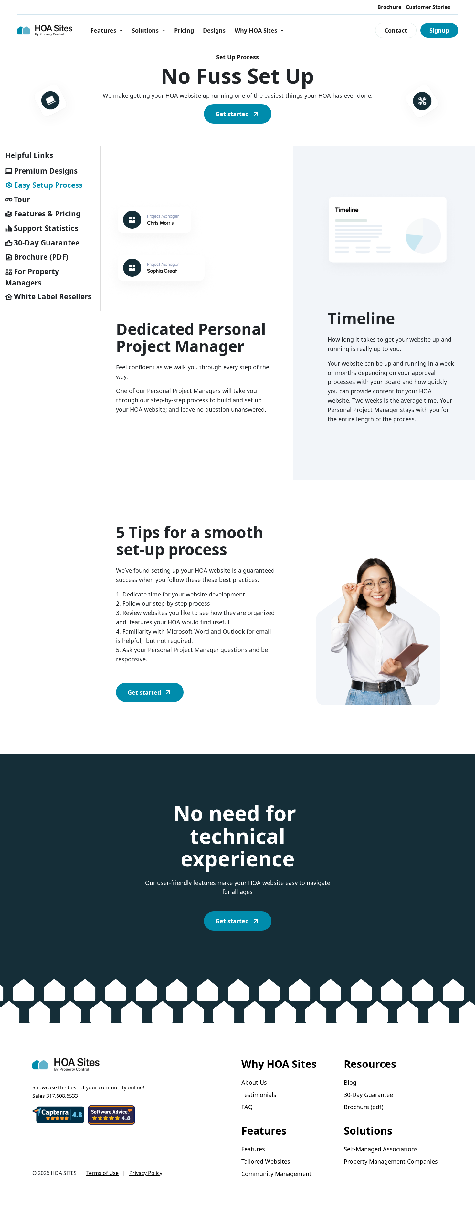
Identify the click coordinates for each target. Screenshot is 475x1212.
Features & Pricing (47, 214)
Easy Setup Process (48, 185)
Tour (22, 200)
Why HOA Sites (256, 30)
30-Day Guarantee (46, 243)
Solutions (145, 30)
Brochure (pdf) (363, 1107)
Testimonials (258, 1094)
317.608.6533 (62, 1095)
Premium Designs (46, 171)
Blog (350, 1082)
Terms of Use (102, 1173)
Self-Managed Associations (381, 1149)
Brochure (389, 7)
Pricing (184, 30)
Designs (214, 30)
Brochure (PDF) (41, 257)
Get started (232, 114)
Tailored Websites (265, 1161)
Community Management (276, 1173)
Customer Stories (428, 7)
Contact (396, 30)
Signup (439, 30)
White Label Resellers (52, 297)
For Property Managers (32, 277)
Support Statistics (46, 228)
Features (103, 30)
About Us (254, 1082)
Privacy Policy (145, 1173)
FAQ (247, 1107)
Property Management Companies (391, 1161)
